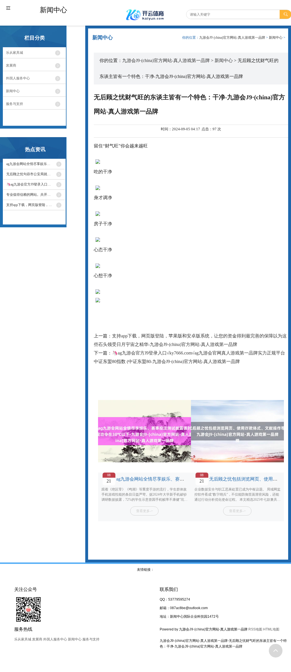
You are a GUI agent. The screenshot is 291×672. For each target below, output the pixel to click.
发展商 (37, 639)
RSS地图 (255, 629)
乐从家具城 (22, 639)
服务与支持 (90, 639)
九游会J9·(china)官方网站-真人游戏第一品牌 (232, 38)
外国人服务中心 (55, 639)
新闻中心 (275, 38)
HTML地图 (271, 629)
